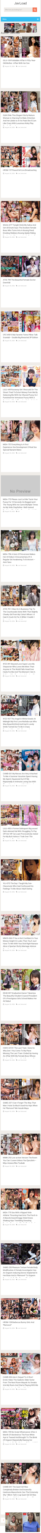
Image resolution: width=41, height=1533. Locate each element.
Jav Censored (22, 66)
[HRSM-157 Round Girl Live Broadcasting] (20, 156)
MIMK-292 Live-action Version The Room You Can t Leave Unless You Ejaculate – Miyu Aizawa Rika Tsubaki (20, 1160)
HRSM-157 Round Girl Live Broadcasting (19, 170)
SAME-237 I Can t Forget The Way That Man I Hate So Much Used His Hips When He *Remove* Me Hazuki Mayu (20, 1105)
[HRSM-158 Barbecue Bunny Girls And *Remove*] (20, 1308)
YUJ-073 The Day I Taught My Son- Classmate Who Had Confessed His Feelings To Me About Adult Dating (18, 886)
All (18, 511)
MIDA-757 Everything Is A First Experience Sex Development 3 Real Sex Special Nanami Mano (20, 447)
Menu (4, 19)
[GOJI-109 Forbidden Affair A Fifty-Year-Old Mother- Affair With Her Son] (20, 47)
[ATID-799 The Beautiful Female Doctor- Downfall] (20, 266)
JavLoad (20, 3)
